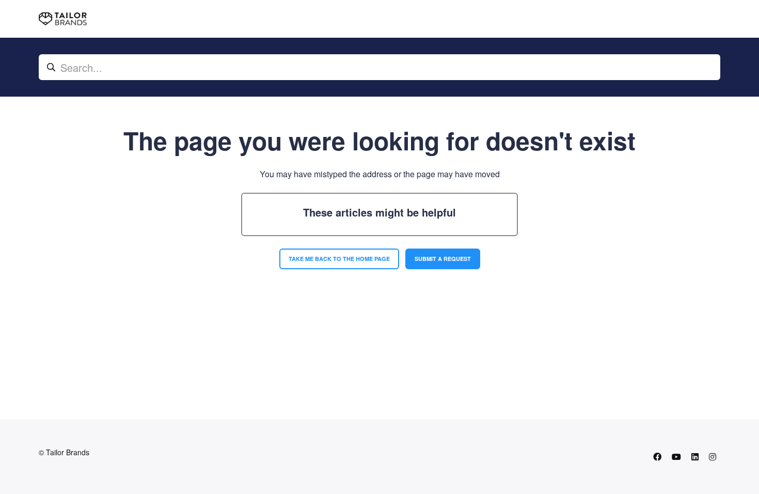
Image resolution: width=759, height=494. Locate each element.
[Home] (63, 18)
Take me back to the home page (339, 259)
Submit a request (443, 259)
